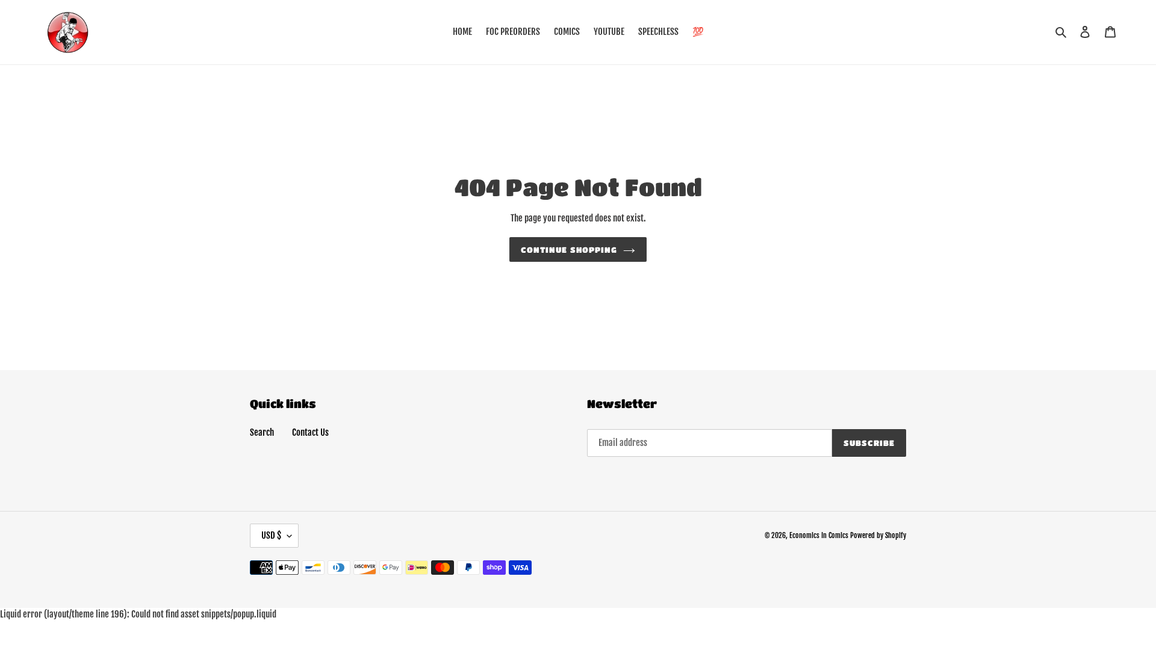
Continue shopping (569, 249)
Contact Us (310, 432)
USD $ (271, 535)
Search (262, 432)
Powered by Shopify (878, 535)
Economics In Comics (818, 535)
